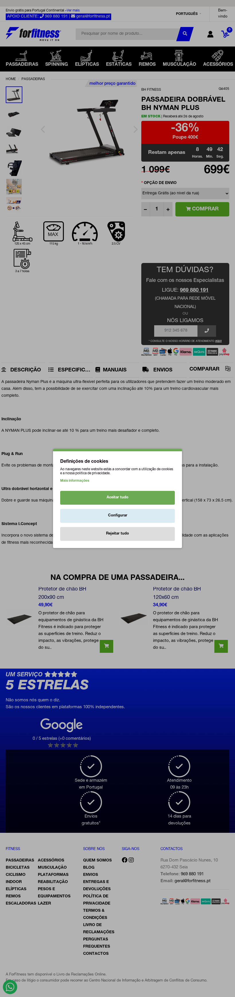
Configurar (117, 516)
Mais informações (74, 481)
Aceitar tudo (117, 498)
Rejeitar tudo (117, 534)
